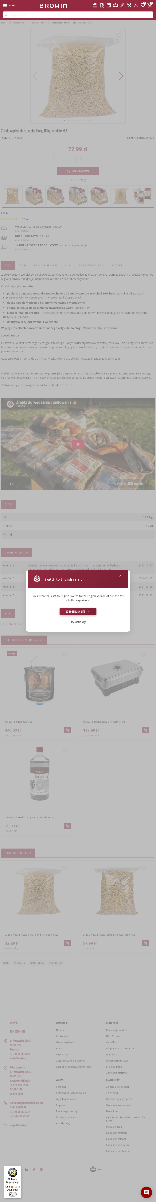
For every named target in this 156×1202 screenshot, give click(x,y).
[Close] (120, 576)
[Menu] (19, 1168)
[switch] (13, 1194)
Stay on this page (78, 622)
